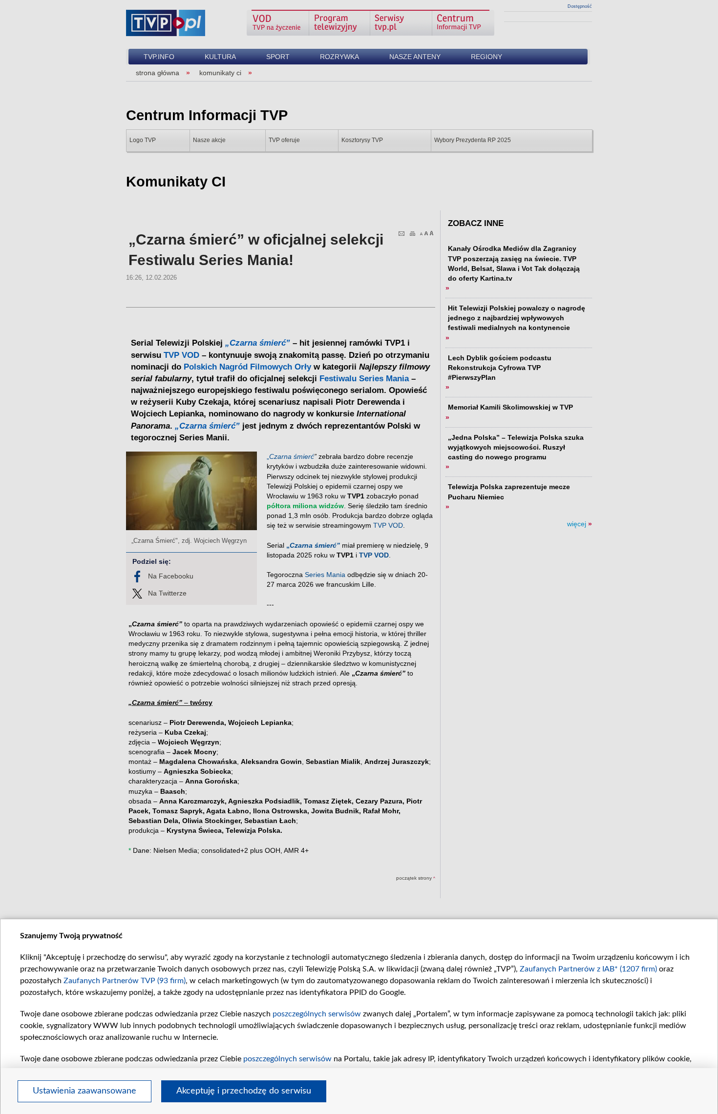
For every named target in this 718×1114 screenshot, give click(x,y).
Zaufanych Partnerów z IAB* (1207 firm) (588, 969)
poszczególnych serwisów (317, 1014)
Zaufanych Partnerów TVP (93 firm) (124, 981)
